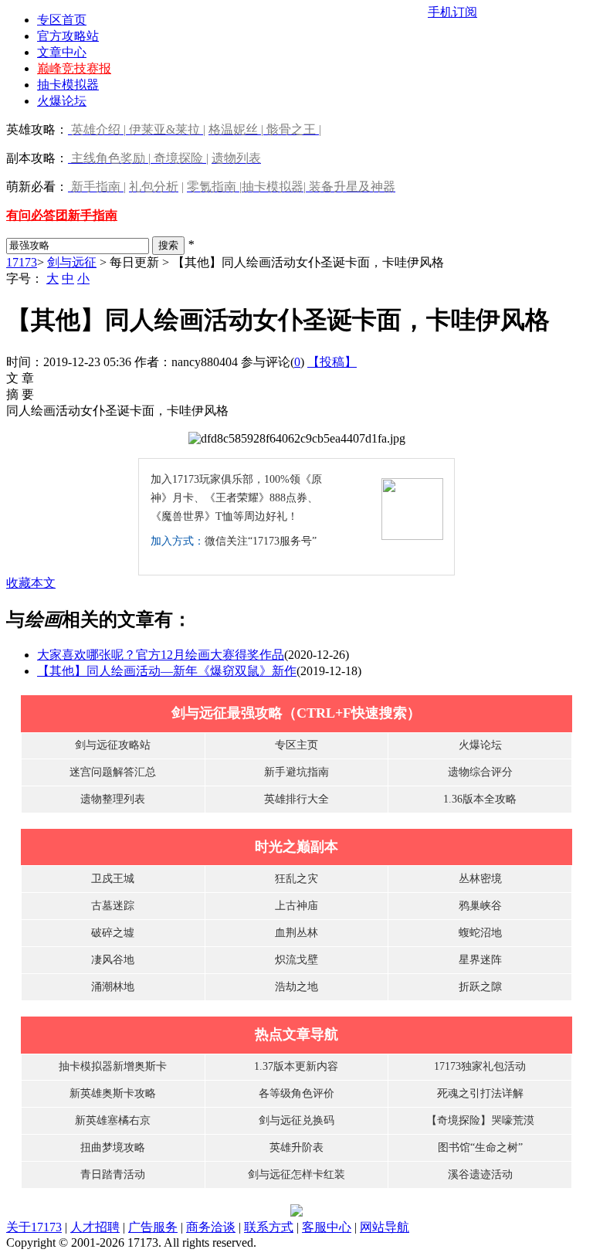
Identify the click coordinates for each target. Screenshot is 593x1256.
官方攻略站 (68, 35)
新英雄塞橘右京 (113, 1120)
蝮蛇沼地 (480, 933)
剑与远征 (72, 262)
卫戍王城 (112, 878)
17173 (21, 262)
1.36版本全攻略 (480, 799)
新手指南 (92, 215)
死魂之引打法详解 (480, 1093)
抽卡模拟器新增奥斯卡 (113, 1066)
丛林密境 (480, 878)
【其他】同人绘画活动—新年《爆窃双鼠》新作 (166, 670)
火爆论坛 (61, 100)
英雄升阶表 (296, 1147)
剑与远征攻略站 (113, 745)
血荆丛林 (296, 933)
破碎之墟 (112, 933)
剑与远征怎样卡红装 (296, 1174)
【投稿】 (332, 361)
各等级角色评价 (296, 1093)
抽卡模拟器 (68, 84)
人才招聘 (95, 1227)
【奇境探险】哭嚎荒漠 (480, 1120)
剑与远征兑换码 (296, 1120)
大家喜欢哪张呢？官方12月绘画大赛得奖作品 (160, 654)
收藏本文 (31, 582)
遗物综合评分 (480, 772)
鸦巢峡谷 (480, 905)
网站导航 (384, 1227)
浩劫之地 (296, 987)
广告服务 (153, 1227)
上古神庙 (296, 905)
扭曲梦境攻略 (112, 1147)
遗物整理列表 (112, 799)
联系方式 (268, 1227)
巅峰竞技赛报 (74, 68)
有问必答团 (37, 215)
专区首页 (61, 19)
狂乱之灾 (296, 878)
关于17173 (34, 1227)
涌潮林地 (112, 987)
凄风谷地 (112, 960)
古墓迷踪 (112, 905)
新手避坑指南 (296, 772)
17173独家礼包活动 (480, 1066)
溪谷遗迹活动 (480, 1174)
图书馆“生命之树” (480, 1147)
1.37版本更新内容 (296, 1066)
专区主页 (296, 745)
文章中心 (61, 52)
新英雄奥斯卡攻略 (112, 1093)
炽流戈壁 (296, 960)
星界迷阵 (480, 960)
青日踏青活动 (112, 1174)
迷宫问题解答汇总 (112, 772)
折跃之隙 (480, 987)
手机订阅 (452, 12)
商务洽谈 (211, 1227)
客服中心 (326, 1227)
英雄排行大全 (296, 799)
